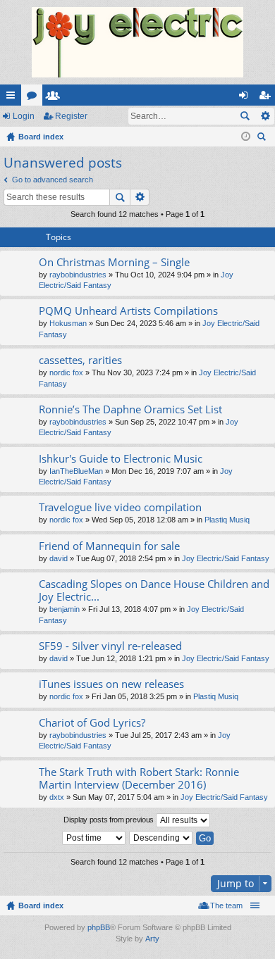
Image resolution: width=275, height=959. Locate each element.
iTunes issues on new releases (111, 684)
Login (24, 116)
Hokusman (68, 323)
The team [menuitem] (226, 905)
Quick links (13, 98)
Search (244, 116)
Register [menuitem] (267, 98)
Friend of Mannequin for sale (109, 546)
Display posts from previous (109, 819)
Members (55, 98)
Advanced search (264, 116)
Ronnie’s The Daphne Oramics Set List (130, 409)
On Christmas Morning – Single (114, 262)
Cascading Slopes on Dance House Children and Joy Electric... (154, 590)
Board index (40, 905)
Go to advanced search (52, 179)
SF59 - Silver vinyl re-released (110, 646)
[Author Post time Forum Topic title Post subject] (94, 838)
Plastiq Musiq (227, 519)
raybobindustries (77, 274)
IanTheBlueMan (76, 471)
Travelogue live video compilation (120, 507)
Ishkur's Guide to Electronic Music (120, 458)
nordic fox (66, 372)
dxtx (56, 797)
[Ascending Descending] (161, 838)
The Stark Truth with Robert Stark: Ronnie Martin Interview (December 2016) (139, 778)
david (58, 558)
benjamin (64, 609)
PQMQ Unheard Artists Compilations (128, 311)
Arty (152, 938)
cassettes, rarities (80, 360)
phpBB (98, 927)
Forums (34, 98)
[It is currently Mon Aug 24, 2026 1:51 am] (245, 136)
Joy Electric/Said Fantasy (225, 558)
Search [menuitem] (263, 138)
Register (71, 116)
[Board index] (137, 42)
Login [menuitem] (246, 98)
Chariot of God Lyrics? (92, 722)
